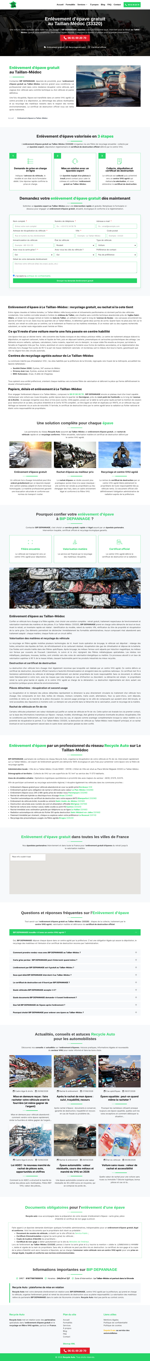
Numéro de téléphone (65, 221)
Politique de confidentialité (115, 1322)
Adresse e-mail (103, 221)
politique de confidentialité (38, 276)
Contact (117, 5)
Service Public (81, 1233)
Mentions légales (111, 1320)
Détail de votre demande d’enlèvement (30, 259)
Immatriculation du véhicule (25, 240)
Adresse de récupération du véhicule (29, 231)
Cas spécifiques (113, 1091)
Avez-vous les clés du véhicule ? (69, 250)
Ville (78, 231)
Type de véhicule (103, 240)
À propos (94, 5)
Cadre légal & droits (24, 1091)
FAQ (109, 5)
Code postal (112, 231)
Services (81, 5)
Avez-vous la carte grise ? (25, 250)
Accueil (60, 5)
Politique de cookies (113, 1325)
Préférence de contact (106, 250)
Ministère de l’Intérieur (79, 1242)
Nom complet (19, 221)
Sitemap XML (69, 1344)
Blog (103, 5)
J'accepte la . (33, 276)
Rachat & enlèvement (68, 1091)
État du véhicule (62, 240)
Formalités (70, 5)
